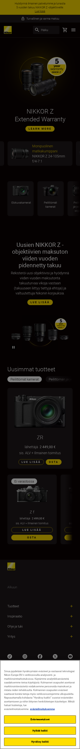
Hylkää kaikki (40, 730)
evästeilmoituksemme (42, 709)
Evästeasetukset (40, 719)
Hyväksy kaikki (40, 741)
